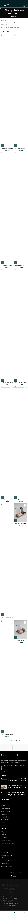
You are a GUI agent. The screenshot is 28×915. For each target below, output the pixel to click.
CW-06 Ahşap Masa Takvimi (7, 149)
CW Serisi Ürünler (5, 808)
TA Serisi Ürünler (5, 819)
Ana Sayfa (3, 21)
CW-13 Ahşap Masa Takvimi (20, 383)
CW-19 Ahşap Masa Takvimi (7, 735)
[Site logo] (14, 5)
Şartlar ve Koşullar (6, 840)
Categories (13, 16)
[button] (2, 145)
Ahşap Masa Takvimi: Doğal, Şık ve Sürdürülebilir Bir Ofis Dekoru (17, 779)
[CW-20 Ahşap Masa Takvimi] (20, 629)
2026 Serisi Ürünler (6, 805)
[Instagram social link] (13, 1)
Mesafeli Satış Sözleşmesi (7, 843)
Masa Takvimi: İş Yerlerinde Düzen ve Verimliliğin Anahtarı (17, 786)
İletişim (3, 832)
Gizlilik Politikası (5, 837)
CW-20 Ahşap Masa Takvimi (20, 641)
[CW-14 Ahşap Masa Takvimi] (7, 442)
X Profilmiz (4, 858)
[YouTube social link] (15, 1)
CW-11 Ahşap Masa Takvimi (20, 266)
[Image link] (9, 755)
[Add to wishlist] (11, 36)
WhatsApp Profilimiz (6, 866)
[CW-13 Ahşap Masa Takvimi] (20, 325)
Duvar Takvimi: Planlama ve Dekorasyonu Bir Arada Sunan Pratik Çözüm (17, 794)
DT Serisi (3, 825)
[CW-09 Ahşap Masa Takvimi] (7, 208)
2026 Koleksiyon (5, 852)
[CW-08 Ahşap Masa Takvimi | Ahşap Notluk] (20, 90)
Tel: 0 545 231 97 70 (7, 769)
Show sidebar (6, 31)
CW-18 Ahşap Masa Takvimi (20, 523)
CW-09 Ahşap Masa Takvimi (7, 266)
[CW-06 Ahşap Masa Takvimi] (7, 90)
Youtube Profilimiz (6, 860)
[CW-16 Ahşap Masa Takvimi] (20, 442)
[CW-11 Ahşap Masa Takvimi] (20, 208)
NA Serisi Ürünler (5, 817)
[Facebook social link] (9, 1)
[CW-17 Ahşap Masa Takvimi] (7, 559)
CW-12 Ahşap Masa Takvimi (7, 383)
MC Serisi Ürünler (5, 814)
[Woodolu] (7, 747)
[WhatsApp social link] (18, 1)
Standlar (3, 822)
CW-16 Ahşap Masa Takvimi (20, 500)
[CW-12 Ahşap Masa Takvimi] (7, 325)
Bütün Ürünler (4, 803)
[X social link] (11, 1)
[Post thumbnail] (4, 780)
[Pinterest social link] (17, 1)
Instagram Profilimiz (6, 855)
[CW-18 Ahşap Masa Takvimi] (20, 512)
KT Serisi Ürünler (5, 811)
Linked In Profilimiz (6, 863)
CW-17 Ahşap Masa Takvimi (7, 617)
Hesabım (3, 834)
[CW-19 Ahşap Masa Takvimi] (7, 676)
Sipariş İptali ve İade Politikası (8, 846)
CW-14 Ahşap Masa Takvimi (7, 500)
